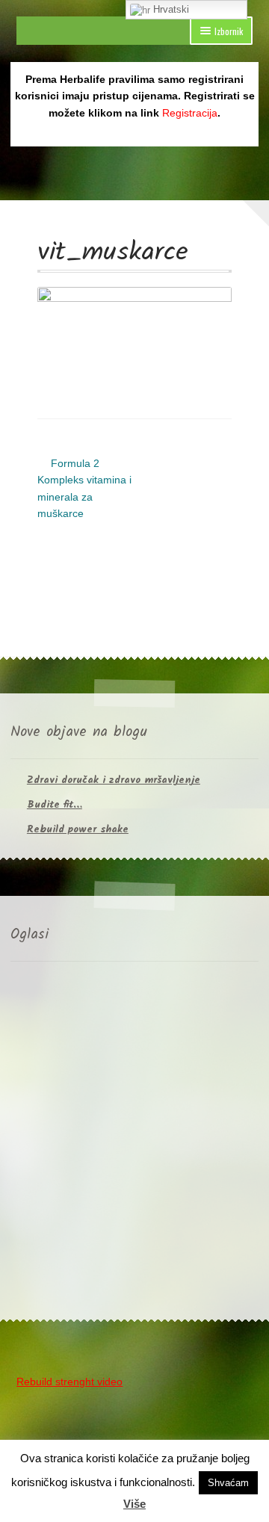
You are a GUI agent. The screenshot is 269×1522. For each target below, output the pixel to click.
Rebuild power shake (78, 829)
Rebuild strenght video (69, 1382)
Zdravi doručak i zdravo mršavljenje (113, 780)
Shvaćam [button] (228, 1482)
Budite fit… (54, 804)
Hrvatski (169, 9)
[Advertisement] (134, 1143)
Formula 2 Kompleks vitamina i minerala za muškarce (84, 488)
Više (134, 1503)
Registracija (189, 113)
